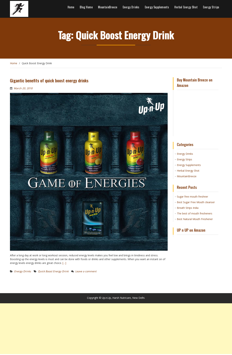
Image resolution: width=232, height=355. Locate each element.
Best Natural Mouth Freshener (195, 219)
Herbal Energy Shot (186, 7)
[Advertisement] (109, 328)
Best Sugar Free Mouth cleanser (196, 202)
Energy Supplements (157, 7)
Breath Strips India (187, 208)
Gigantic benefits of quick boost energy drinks (49, 80)
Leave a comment (85, 271)
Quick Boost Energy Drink (53, 271)
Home (71, 7)
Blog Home (86, 7)
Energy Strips (211, 7)
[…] (64, 263)
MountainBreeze (107, 7)
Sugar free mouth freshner (192, 196)
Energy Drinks (131, 7)
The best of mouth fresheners (194, 213)
